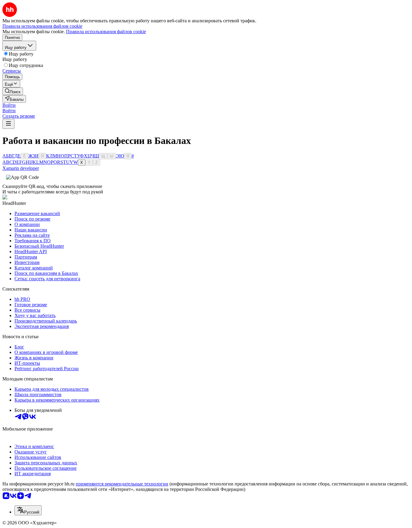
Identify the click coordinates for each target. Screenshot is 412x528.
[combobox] (28, 510)
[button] (9, 105)
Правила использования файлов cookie (106, 31)
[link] (12, 91)
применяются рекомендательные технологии (122, 483)
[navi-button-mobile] (8, 124)
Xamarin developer (20, 168)
